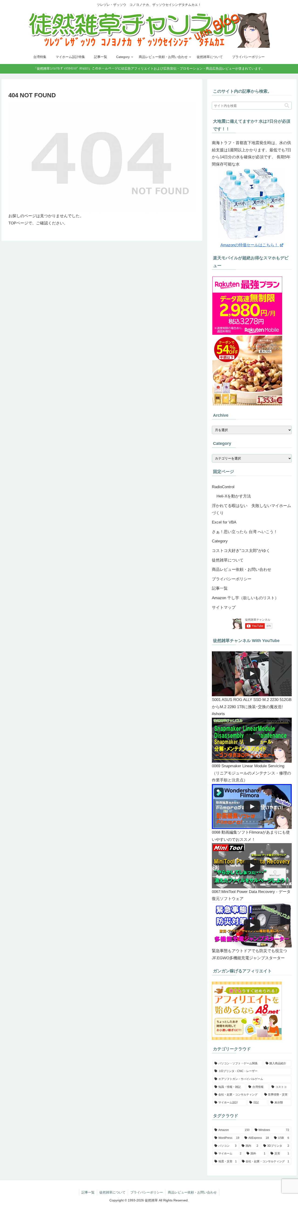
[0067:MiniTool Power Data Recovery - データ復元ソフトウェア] (252, 865)
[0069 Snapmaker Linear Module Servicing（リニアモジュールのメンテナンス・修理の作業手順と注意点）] (252, 740)
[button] (287, 105)
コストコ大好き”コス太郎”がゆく (241, 550)
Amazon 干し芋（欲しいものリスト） (245, 598)
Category (220, 541)
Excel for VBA (224, 522)
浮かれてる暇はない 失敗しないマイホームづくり (251, 509)
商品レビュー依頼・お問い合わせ (241, 569)
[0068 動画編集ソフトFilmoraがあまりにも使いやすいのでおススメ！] (252, 806)
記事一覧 (220, 588)
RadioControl (223, 487)
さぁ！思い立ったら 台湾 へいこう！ (245, 532)
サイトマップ (224, 607)
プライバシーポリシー (231, 579)
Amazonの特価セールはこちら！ (249, 245)
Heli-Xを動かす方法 (234, 496)
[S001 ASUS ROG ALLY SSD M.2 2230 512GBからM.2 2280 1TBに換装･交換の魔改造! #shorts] (252, 673)
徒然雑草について (228, 560)
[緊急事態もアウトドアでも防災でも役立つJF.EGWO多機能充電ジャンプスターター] (252, 925)
